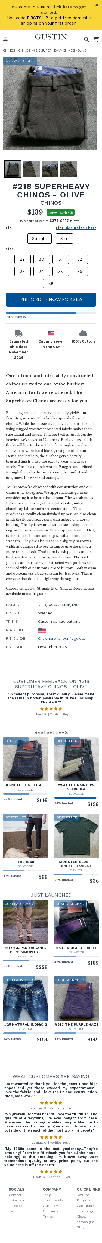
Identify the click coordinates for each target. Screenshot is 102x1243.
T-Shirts (76, 870)
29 (22, 259)
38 (51, 283)
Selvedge (25, 789)
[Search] (86, 39)
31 (61, 259)
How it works (53, 1200)
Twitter (14, 1211)
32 (80, 259)
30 (41, 259)
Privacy (49, 1216)
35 (60, 271)
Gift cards (50, 1211)
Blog (80, 1227)
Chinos (9, 50)
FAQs (47, 1195)
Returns (83, 1195)
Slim (64, 238)
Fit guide (83, 1200)
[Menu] (5, 39)
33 (22, 271)
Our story (50, 1206)
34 (41, 271)
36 (80, 271)
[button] (50, 103)
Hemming (85, 1211)
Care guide (85, 1206)
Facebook (16, 1206)
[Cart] (96, 39)
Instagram (17, 1200)
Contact (15, 1195)
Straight (39, 238)
